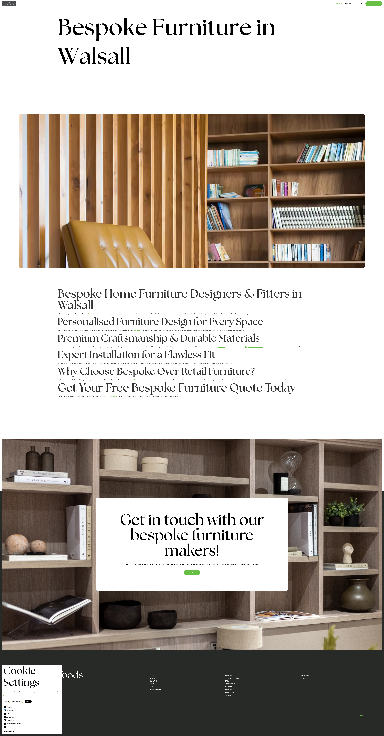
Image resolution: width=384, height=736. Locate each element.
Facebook (304, 678)
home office (221, 347)
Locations (229, 686)
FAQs (227, 681)
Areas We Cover (156, 689)
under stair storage (252, 380)
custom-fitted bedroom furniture (234, 380)
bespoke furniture (88, 314)
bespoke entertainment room (254, 347)
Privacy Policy (230, 675)
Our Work (153, 681)
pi (362, 716)
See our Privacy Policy (10, 696)
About (152, 684)
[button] (339, 4)
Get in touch (305, 675)
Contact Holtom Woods (111, 396)
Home (152, 675)
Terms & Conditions (232, 678)
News (152, 686)
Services (339, 4)
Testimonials (230, 684)
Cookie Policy (230, 692)
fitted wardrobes (138, 330)
